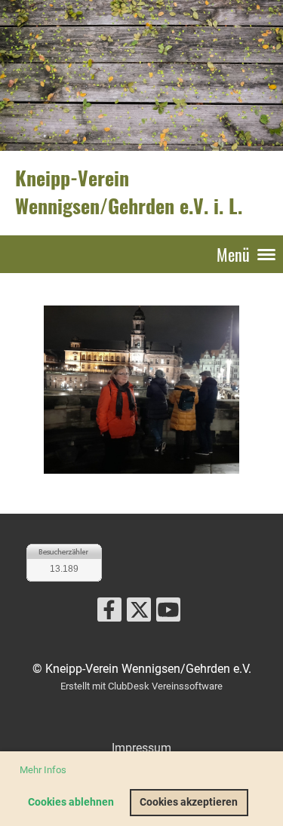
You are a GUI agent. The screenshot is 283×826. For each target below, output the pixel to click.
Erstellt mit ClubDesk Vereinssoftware (141, 686)
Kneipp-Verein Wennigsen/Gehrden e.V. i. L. (128, 192)
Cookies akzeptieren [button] (189, 802)
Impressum (141, 748)
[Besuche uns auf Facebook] (109, 613)
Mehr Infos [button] (43, 769)
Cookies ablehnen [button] (71, 802)
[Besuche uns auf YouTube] (168, 613)
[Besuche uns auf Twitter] (139, 613)
